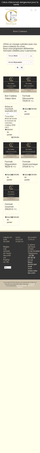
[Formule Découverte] (29, 84)
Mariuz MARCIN (22, 286)
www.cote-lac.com (33, 272)
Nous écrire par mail (32, 264)
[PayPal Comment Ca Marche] (7, 267)
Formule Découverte (28, 97)
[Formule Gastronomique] (29, 150)
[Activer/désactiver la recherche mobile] (31, 10)
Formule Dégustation (11, 163)
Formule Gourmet (9, 205)
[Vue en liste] (22, 67)
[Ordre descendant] (31, 56)
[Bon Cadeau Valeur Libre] (11, 84)
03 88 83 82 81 (31, 256)
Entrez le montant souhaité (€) (11, 108)
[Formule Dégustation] (11, 150)
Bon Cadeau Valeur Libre (11, 97)
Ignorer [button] (23, 4)
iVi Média (32, 284)
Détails (15, 137)
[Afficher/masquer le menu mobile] (36, 10)
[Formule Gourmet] (11, 193)
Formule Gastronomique (30, 163)
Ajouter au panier (9, 132)
